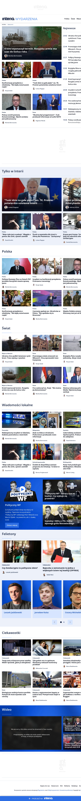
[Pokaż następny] (70, 622)
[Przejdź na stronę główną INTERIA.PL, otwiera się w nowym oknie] (8, 18)
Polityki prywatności (53, 790)
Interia (4, 24)
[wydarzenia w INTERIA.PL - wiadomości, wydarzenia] (26, 18)
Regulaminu (41, 790)
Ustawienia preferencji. (66, 790)
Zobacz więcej (12, 525)
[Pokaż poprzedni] (54, 622)
